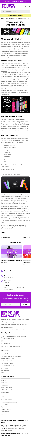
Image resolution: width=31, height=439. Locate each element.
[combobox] (15, 11)
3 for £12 (18, 90)
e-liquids (10, 213)
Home (2, 18)
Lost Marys (23, 208)
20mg (16, 119)
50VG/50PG (10, 44)
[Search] (28, 11)
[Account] (26, 6)
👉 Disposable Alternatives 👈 (15, 15)
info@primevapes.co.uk (9, 341)
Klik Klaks (3, 42)
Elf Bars (18, 208)
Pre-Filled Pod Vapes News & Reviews (16, 18)
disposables (4, 71)
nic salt (15, 44)
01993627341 (6, 343)
